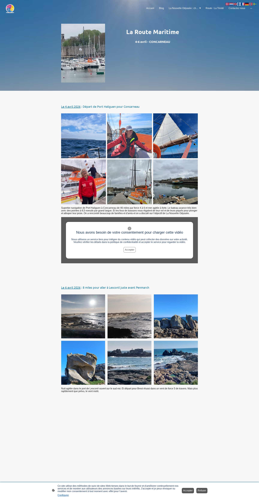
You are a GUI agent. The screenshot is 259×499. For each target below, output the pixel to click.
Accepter (129, 249)
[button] (227, 4)
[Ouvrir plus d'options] (251, 8)
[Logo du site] (10, 8)
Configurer (63, 495)
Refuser (202, 490)
